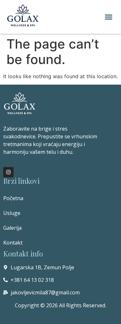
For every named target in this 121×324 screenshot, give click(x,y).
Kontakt (13, 242)
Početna (13, 198)
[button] (109, 17)
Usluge (11, 213)
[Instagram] (8, 172)
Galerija (12, 227)
